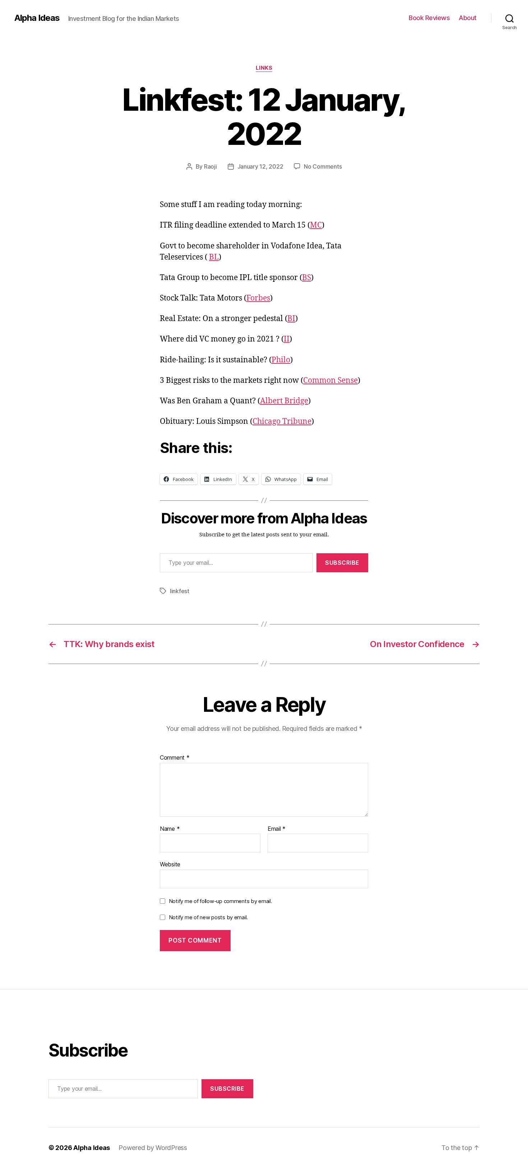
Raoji (210, 166)
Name (170, 829)
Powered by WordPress (153, 1147)
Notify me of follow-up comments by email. (220, 901)
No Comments (323, 166)
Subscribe (342, 562)
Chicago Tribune (282, 421)
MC (316, 225)
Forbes (258, 298)
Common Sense (330, 380)
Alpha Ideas (37, 18)
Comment (175, 758)
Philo (281, 360)
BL (214, 257)
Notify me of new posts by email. (208, 917)
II (287, 339)
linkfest (179, 591)
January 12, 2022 (260, 166)
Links (264, 68)
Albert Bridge (284, 401)
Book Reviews (429, 18)
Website (170, 864)
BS (306, 278)
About (468, 18)
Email (277, 829)
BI (291, 319)
